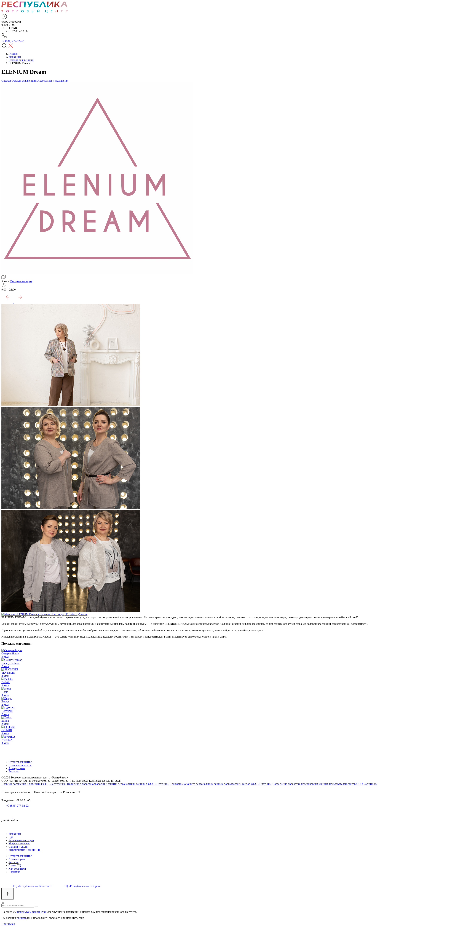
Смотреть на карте (21, 281)
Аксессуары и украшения (52, 80)
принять (21, 917)
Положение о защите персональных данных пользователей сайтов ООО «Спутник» (221, 783)
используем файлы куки (32, 911)
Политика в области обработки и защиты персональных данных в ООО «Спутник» (118, 783)
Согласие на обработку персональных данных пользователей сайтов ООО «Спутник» (324, 783)
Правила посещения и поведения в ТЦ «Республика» (33, 783)
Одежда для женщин (24, 80)
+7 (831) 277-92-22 (17, 805)
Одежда (6, 80)
